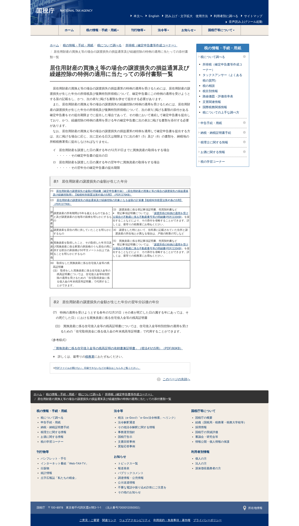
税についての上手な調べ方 (221, 112)
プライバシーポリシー (207, 520)
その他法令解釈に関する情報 (136, 427)
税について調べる (109, 45)
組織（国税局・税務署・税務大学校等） (221, 422)
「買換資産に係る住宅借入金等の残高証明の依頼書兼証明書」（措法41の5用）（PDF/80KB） (118, 348)
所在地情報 (255, 508)
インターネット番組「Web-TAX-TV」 (64, 463)
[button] (102, 30)
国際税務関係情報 (215, 107)
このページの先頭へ (176, 379)
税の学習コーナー (213, 161)
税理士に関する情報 (214, 142)
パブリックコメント (131, 473)
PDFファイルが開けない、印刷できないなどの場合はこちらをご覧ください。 (97, 367)
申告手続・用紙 (211, 123)
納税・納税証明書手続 (216, 133)
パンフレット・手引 (53, 458)
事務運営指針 (126, 432)
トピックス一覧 (128, 463)
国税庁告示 (125, 436)
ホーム (69, 30)
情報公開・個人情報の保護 (212, 441)
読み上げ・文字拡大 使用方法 (186, 16)
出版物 (45, 468)
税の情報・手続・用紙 (78, 45)
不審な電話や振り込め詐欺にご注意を (142, 487)
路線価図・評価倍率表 (218, 96)
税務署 (89, 356)
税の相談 (209, 86)
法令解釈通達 (126, 422)
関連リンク (109, 520)
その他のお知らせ (129, 492)
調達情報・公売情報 (131, 477)
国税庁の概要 (203, 417)
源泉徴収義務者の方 (208, 468)
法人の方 (201, 463)
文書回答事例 (126, 441)
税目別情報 (210, 91)
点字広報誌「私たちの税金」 (59, 477)
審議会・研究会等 (206, 436)
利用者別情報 (200, 452)
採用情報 (201, 427)
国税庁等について (203, 411)
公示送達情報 (126, 482)
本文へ (138, 16)
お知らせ (120, 456)
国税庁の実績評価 (206, 432)
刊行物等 (43, 452)
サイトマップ (253, 16)
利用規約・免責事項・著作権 (171, 520)
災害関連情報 (212, 102)
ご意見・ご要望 (89, 520)
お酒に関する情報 (213, 152)
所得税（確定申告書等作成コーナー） (151, 45)
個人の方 (201, 458)
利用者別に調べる (226, 16)
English (154, 16)
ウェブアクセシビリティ (135, 520)
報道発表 (123, 468)
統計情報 (46, 473)
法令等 (118, 411)
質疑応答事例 (126, 446)
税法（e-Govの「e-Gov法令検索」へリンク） (147, 417)
